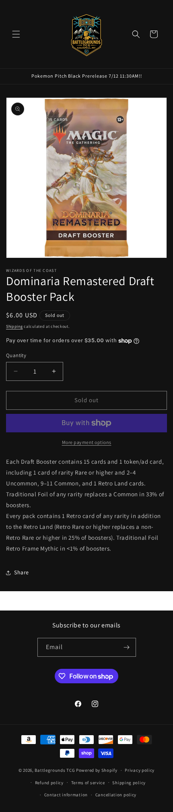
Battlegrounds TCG (55, 770)
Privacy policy (139, 770)
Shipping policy (129, 782)
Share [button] (21, 572)
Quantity (16, 355)
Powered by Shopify (96, 770)
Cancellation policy (115, 795)
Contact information (66, 795)
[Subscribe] (127, 647)
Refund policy (49, 782)
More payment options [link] (86, 442)
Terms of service (88, 782)
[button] (16, 34)
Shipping (14, 326)
